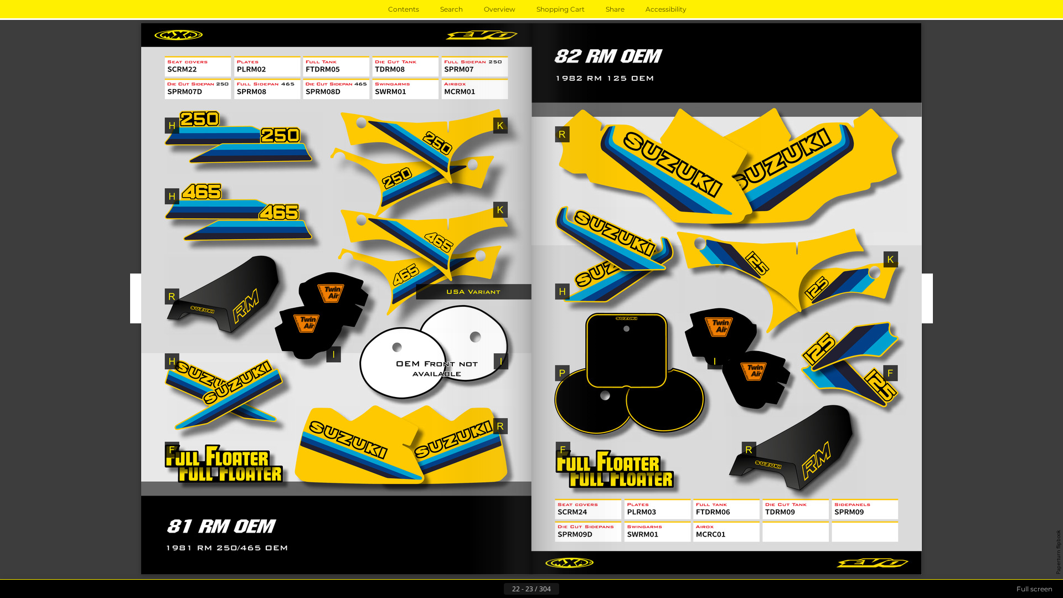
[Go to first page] (477, 589)
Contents (403, 9)
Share (615, 9)
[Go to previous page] (495, 589)
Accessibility (666, 9)
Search (451, 9)
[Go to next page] (568, 589)
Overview (499, 9)
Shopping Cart (560, 9)
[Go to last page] (586, 589)
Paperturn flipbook (1058, 552)
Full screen (1034, 589)
